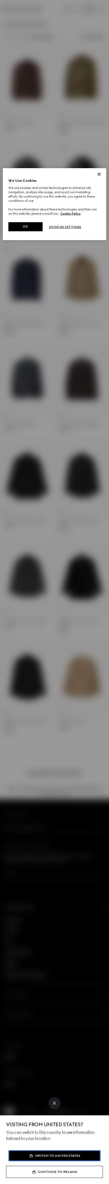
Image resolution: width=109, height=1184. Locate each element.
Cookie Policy (70, 213)
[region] (54, 204)
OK (25, 226)
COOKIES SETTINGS (65, 227)
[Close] (54, 1103)
